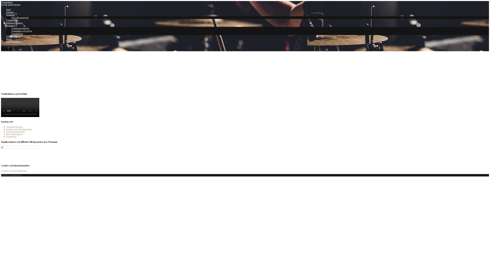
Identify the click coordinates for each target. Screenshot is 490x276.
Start (8, 9)
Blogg (9, 39)
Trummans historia (20, 28)
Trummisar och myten (21, 31)
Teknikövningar (13, 36)
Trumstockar (12, 20)
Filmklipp (10, 15)
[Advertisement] (245, 72)
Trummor (10, 25)
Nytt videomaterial (19, 17)
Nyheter (10, 12)
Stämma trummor (14, 23)
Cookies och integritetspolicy (19, 129)
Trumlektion (7, 2)
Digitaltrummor (13, 41)
